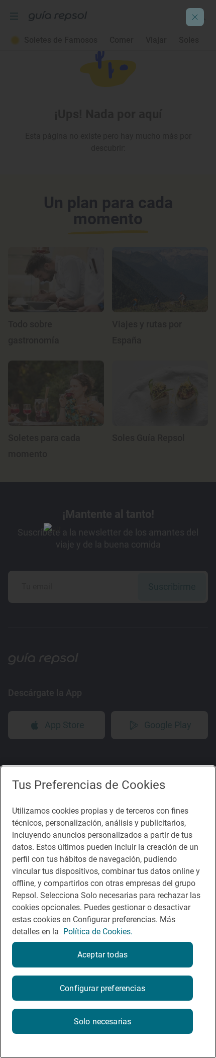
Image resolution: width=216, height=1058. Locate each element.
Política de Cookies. (98, 931)
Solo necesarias (102, 1021)
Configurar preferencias (102, 988)
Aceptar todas (102, 954)
